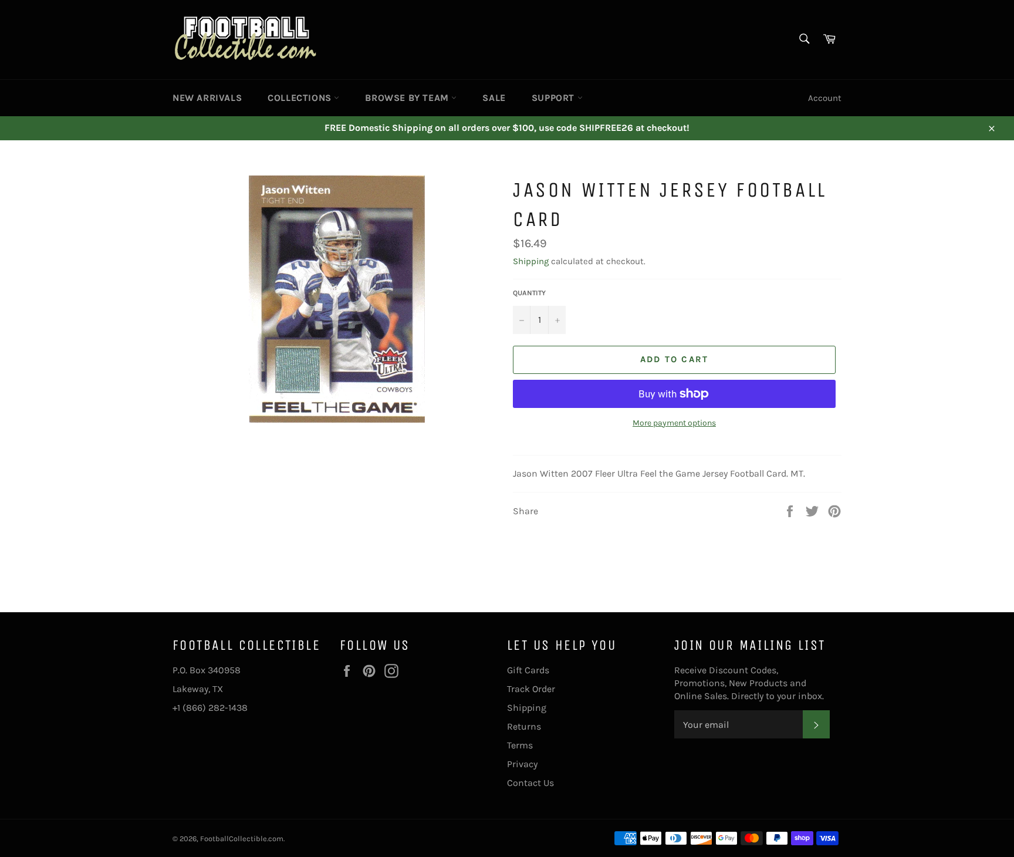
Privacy (522, 764)
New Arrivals (207, 97)
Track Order (531, 688)
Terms (520, 745)
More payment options (674, 423)
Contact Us (530, 782)
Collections (301, 97)
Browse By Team (408, 97)
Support (554, 97)
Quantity (529, 293)
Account (824, 98)
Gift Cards (528, 670)
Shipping (531, 261)
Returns (524, 726)
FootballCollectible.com (241, 838)
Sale (493, 97)
